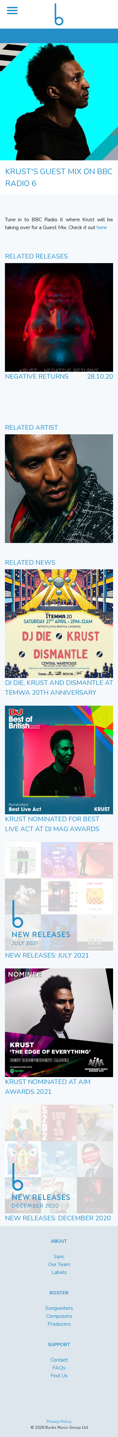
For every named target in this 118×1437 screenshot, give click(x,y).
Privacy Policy (59, 1421)
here (102, 227)
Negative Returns (37, 376)
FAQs (59, 1367)
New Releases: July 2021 (47, 955)
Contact (59, 1360)
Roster (59, 1293)
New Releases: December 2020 (58, 1218)
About (59, 1241)
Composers (59, 1316)
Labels (59, 1272)
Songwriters (59, 1308)
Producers (59, 1324)
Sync (59, 1256)
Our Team (59, 1264)
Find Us (59, 1375)
